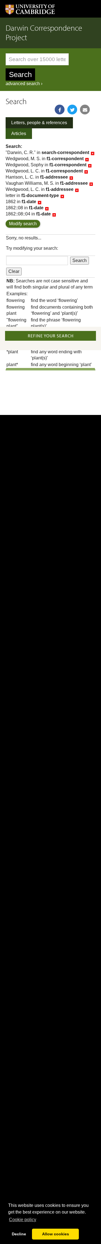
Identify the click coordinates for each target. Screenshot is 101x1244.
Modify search (23, 223)
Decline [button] (19, 1234)
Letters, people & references (39, 122)
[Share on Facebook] (60, 109)
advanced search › (24, 83)
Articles (18, 133)
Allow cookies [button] (55, 1234)
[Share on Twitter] (72, 109)
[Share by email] (85, 109)
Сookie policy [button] (22, 1219)
